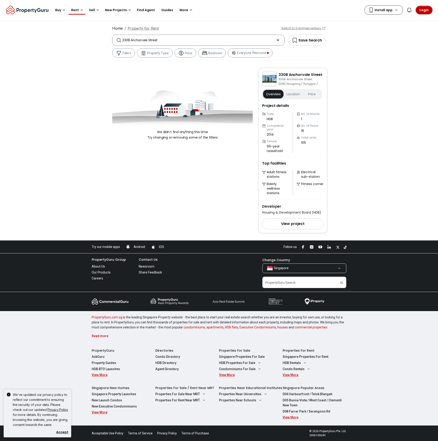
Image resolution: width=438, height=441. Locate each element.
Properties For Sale (234, 350)
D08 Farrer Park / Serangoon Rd (306, 411)
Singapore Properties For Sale (242, 356)
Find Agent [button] (146, 10)
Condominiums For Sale (237, 369)
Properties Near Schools (237, 400)
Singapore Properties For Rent (305, 356)
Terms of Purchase (195, 433)
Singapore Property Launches (114, 394)
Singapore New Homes (110, 388)
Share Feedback (150, 272)
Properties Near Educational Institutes (250, 388)
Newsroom (146, 266)
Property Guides (104, 363)
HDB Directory (165, 363)
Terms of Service (140, 433)
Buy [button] (58, 10)
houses (282, 327)
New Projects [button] (116, 10)
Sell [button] (92, 10)
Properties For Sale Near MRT (177, 394)
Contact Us (148, 259)
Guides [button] (167, 10)
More (184, 10)
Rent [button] (75, 10)
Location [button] (293, 94)
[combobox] (198, 40)
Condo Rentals (294, 369)
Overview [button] (273, 94)
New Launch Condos (107, 400)
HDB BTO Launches (106, 369)
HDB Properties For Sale (237, 363)
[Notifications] (409, 10)
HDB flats (231, 327)
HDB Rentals (292, 363)
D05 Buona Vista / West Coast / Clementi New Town (312, 402)
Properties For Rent (298, 350)
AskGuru (98, 356)
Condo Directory (167, 356)
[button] (292, 223)
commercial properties (311, 327)
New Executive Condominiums (114, 406)
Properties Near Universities (240, 394)
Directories (164, 350)
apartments (215, 327)
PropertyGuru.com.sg (107, 317)
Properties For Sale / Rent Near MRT (184, 388)
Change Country (276, 260)
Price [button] (312, 94)
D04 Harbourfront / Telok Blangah (307, 394)
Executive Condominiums (258, 327)
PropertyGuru (103, 350)
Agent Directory (167, 369)
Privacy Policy (57, 410)
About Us (98, 266)
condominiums (194, 327)
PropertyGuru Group (109, 259)
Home (117, 28)
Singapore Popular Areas (303, 388)
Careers (97, 278)
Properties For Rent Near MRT (177, 400)
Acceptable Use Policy (107, 433)
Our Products (101, 272)
